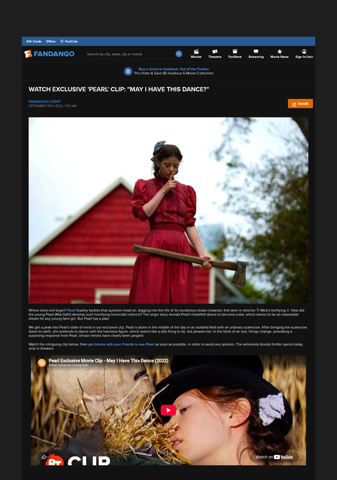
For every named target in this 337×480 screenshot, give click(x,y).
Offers (50, 41)
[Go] (179, 54)
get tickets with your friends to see (121, 344)
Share (302, 103)
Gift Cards (33, 41)
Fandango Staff (45, 101)
